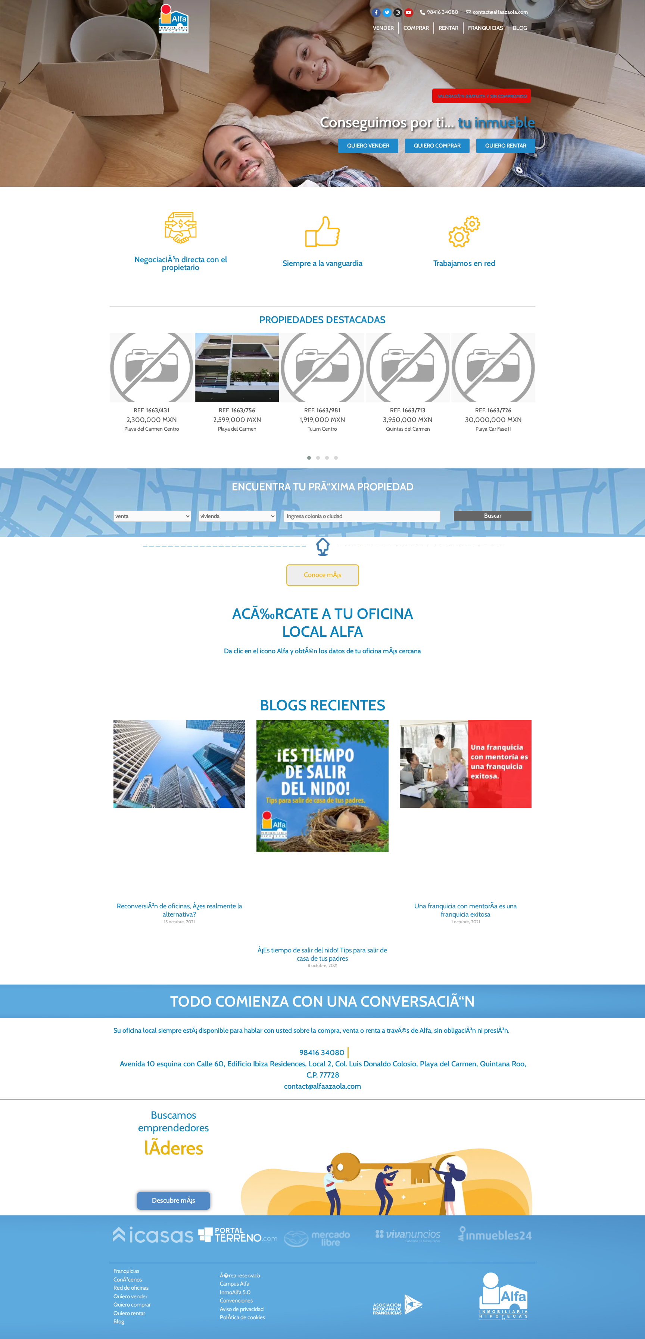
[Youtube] (408, 12)
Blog (520, 28)
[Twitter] (387, 12)
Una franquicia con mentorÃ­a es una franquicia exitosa (465, 910)
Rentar (448, 28)
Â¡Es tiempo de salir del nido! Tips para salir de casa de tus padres (322, 954)
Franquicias (485, 28)
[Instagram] (397, 12)
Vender (383, 28)
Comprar (416, 28)
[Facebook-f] (376, 12)
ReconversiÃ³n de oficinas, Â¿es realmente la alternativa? (179, 910)
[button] (481, 96)
